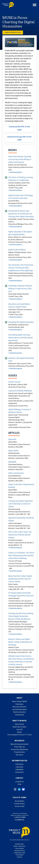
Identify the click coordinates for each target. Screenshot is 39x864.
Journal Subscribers (19, 709)
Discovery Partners (20, 707)
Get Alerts (19, 755)
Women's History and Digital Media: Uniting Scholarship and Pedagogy (20, 642)
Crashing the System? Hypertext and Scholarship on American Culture (20, 504)
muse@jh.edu (19, 820)
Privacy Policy (19, 804)
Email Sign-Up (19, 747)
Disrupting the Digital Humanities (21, 322)
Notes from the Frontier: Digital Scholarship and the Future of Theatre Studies (20, 579)
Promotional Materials (19, 749)
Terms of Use (19, 806)
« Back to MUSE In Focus (12, 32)
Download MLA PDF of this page (19, 128)
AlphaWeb (12, 462)
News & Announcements (19, 744)
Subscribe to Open (19, 727)
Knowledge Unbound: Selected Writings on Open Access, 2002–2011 (20, 288)
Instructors (19, 772)
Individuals (19, 769)
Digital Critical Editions (17, 249)
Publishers (19, 704)
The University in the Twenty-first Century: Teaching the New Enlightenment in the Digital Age (20, 268)
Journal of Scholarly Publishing (20, 390)
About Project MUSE (19, 701)
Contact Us (19, 781)
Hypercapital (13, 450)
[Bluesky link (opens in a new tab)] (23, 789)
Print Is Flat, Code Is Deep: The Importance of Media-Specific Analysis (19, 535)
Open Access (19, 724)
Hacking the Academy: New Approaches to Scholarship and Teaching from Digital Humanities (21, 214)
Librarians (19, 767)
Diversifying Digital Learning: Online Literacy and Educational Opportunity (20, 338)
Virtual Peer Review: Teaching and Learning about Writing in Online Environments (19, 159)
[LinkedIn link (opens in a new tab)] (19, 789)
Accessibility (19, 801)
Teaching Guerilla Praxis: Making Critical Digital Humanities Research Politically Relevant (20, 616)
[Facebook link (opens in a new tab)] (15, 789)
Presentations (19, 752)
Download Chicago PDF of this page (19, 138)
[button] (34, 5)
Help (19, 784)
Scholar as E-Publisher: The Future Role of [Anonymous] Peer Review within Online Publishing (21, 555)
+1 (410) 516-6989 (19, 817)
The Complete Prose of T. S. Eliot (19, 735)
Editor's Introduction (16, 473)
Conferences (19, 715)
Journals (19, 729)
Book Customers (19, 712)
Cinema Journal (14, 382)
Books (19, 732)
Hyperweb (12, 439)
